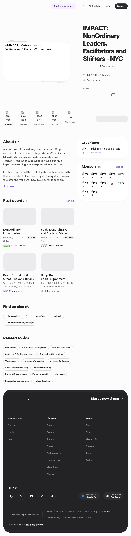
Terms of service (54, 511)
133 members (95, 80)
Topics (50, 439)
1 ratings (110, 66)
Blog (88, 432)
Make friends (54, 467)
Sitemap (51, 474)
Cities (50, 446)
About (89, 425)
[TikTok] (52, 496)
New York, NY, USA (98, 75)
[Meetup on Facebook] (11, 496)
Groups (51, 425)
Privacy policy (73, 511)
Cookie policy (53, 518)
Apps (88, 453)
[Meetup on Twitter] (21, 496)
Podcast (90, 460)
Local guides (53, 460)
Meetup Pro (92, 439)
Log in (11, 432)
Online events (54, 453)
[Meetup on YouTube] (31, 496)
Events (50, 432)
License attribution (73, 518)
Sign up (12, 425)
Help (10, 439)
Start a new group (105, 398)
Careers (90, 446)
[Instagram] (41, 496)
